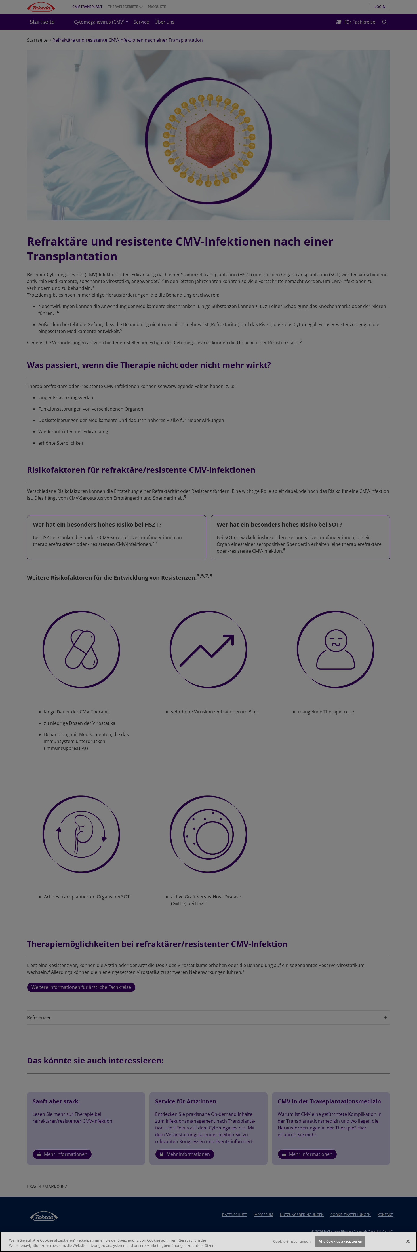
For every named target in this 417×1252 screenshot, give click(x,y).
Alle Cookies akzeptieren (340, 1241)
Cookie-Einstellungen (292, 1241)
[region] (208, 1242)
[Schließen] (408, 1241)
